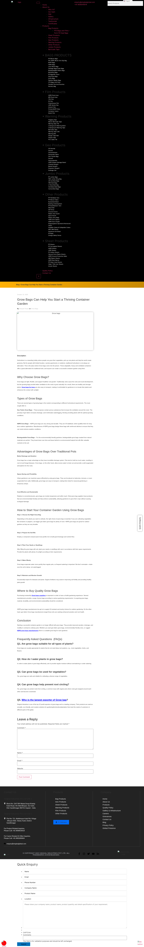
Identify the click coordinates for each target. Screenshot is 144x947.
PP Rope (50, 233)
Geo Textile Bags (53, 156)
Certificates (52, 24)
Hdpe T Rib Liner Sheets (55, 264)
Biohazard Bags (53, 72)
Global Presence (109, 828)
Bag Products (53, 28)
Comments (27, 935)
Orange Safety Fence (54, 235)
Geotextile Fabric (53, 154)
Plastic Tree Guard (53, 213)
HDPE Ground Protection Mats (57, 256)
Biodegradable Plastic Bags (56, 70)
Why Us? (51, 9)
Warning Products (54, 42)
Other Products (54, 45)
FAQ (49, 14)
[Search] (142, 3)
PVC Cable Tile (52, 139)
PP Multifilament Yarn (54, 205)
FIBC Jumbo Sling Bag (55, 179)
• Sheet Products (55, 241)
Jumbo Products (54, 47)
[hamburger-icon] (38, 3)
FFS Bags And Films (54, 82)
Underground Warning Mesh (57, 125)
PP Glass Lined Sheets (55, 262)
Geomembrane (52, 152)
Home (44, 5)
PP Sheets (51, 244)
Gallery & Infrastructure (112, 811)
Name (20, 753)
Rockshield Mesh (53, 202)
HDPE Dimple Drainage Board (57, 162)
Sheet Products (54, 35)
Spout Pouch (52, 215)
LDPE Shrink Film (53, 105)
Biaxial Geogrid (52, 166)
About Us (45, 7)
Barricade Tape (53, 49)
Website (20, 768)
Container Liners (53, 111)
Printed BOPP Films (54, 109)
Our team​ (51, 12)
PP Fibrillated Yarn (53, 198)
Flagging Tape (52, 120)
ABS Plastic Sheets (54, 258)
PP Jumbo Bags (53, 177)
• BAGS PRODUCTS (57, 55)
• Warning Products (56, 116)
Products (45, 26)
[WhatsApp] (140, 944)
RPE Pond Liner (53, 97)
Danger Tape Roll (53, 135)
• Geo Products (53, 145)
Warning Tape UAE (54, 131)
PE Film (50, 101)
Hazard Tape (52, 137)
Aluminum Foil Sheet (54, 231)
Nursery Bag (52, 86)
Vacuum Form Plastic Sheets (57, 254)
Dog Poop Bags (53, 76)
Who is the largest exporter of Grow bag (44, 700)
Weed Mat (51, 207)
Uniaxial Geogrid (53, 164)
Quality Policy (47, 271)
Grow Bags (51, 78)
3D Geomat (51, 148)
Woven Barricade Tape (55, 121)
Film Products (53, 38)
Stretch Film (52, 107)
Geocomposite (52, 160)
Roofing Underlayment (55, 204)
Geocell (50, 158)
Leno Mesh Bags (53, 66)
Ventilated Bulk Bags (54, 187)
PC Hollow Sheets (53, 252)
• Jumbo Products (55, 173)
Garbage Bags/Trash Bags (56, 68)
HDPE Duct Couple (54, 221)
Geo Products (53, 40)
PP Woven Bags (53, 58)
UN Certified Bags (53, 181)
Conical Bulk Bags (53, 189)
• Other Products (55, 194)
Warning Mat (52, 133)
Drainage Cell (52, 170)
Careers (106, 814)
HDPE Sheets (52, 248)
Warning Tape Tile (53, 123)
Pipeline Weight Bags (54, 80)
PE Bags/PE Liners (53, 74)
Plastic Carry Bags (53, 217)
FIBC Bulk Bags (52, 183)
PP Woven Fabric (53, 200)
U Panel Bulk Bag (53, 185)
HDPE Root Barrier (53, 260)
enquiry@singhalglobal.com (16, 844)
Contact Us (46, 273)
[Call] (4, 946)
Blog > (18, 284)
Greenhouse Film (53, 103)
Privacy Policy (108, 825)
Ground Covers (53, 211)
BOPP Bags (51, 62)
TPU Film (51, 99)
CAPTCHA (27, 932)
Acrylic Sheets (52, 266)
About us (106, 802)
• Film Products (53, 92)
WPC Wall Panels (53, 229)
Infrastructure (53, 19)
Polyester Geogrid (53, 168)
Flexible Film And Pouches (56, 84)
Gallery (50, 17)
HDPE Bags (51, 64)
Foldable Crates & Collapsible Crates (59, 227)
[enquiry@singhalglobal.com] (5, 843)
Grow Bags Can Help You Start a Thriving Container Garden (41, 284)
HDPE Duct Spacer (54, 219)
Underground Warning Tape (56, 127)
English (127, 1)
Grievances (107, 816)
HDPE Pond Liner (53, 95)
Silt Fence (51, 209)
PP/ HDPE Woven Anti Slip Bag (57, 60)
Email (19, 760)
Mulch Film (51, 113)
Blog (104, 822)
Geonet (50, 150)
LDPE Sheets (52, 250)
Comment (21, 728)
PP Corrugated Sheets (55, 246)
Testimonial (52, 21)
